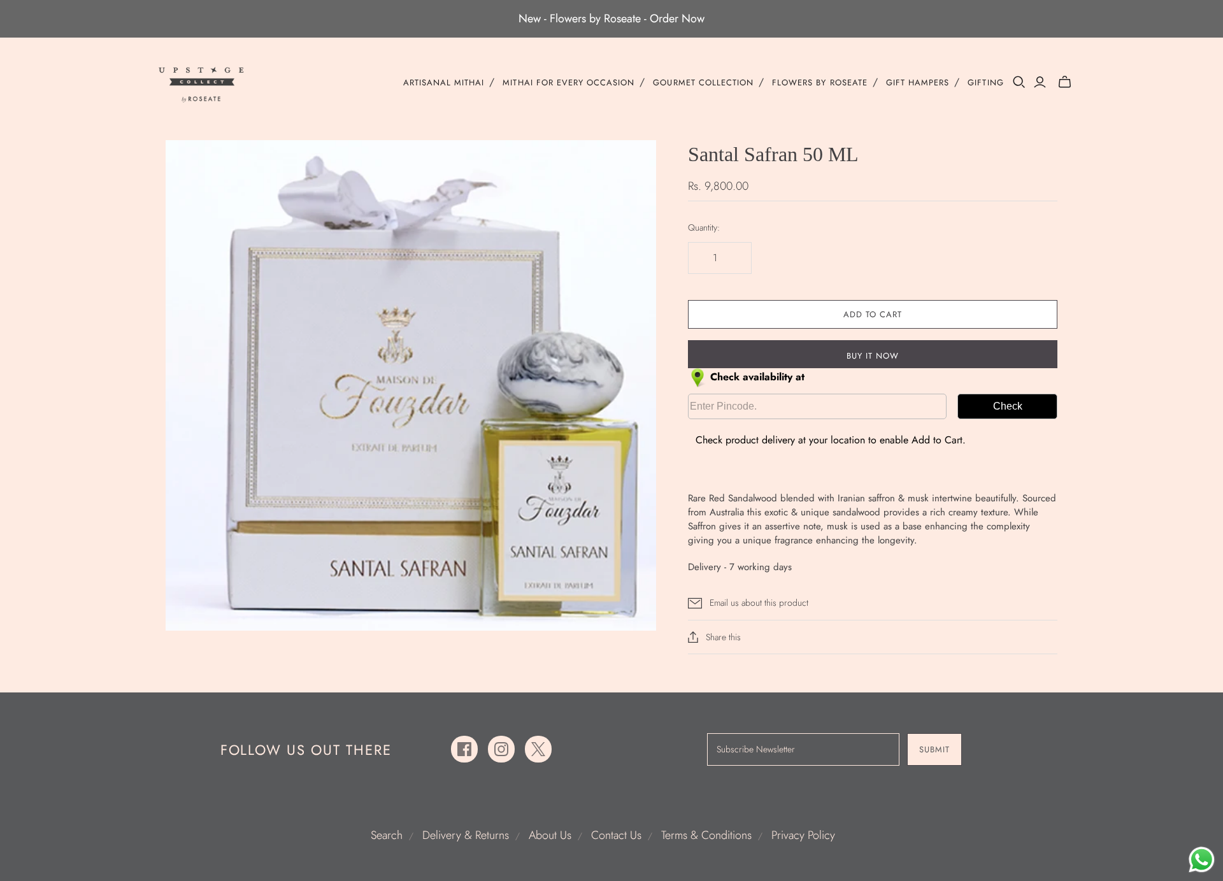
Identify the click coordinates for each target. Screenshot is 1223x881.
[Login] (1040, 82)
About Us (550, 835)
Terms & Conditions (706, 835)
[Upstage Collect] (202, 84)
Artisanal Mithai (444, 83)
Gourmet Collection (703, 83)
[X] (538, 749)
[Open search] (1019, 82)
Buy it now (873, 356)
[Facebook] (464, 749)
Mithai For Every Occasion (568, 83)
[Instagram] (501, 749)
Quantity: (704, 228)
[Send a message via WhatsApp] (1202, 860)
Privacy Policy (803, 835)
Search (387, 835)
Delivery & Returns (465, 835)
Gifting (985, 83)
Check (1007, 406)
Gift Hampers (917, 83)
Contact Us (616, 835)
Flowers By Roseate (820, 83)
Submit (934, 749)
